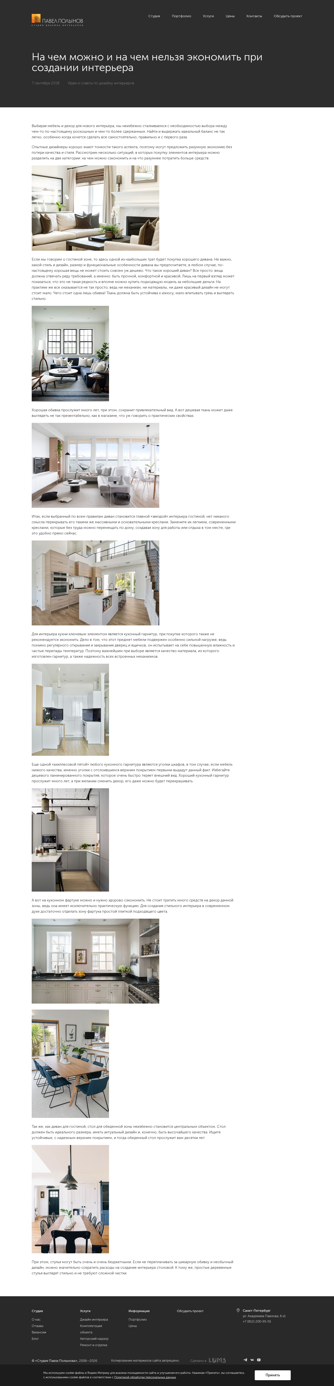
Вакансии (39, 1332)
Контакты (254, 16)
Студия (154, 16)
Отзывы (37, 1326)
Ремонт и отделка (93, 1345)
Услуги (208, 16)
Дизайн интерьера (94, 1319)
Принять (273, 1375)
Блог (35, 1339)
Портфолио (181, 16)
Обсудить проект (288, 16)
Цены (230, 16)
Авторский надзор (94, 1339)
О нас (36, 1319)
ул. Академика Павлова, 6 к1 (264, 1316)
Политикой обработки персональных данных (145, 1377)
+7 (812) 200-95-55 (257, 1321)
